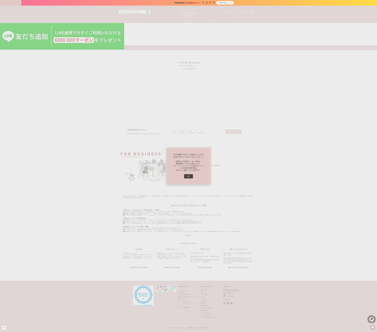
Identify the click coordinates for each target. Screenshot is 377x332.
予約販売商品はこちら (210, 3)
